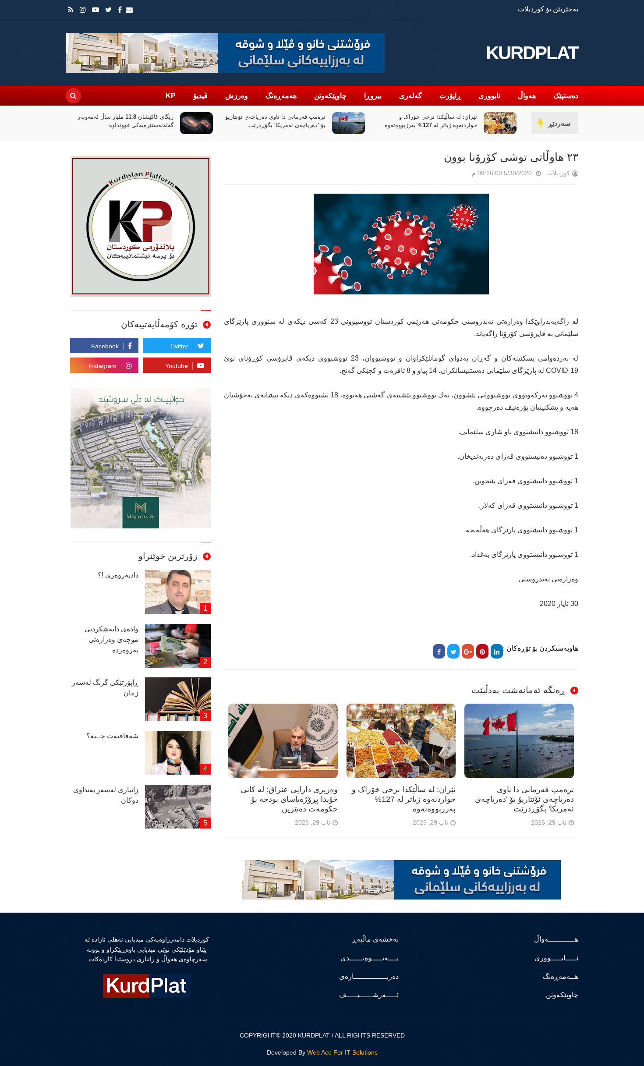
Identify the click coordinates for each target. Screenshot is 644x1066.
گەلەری (410, 95)
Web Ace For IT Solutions (342, 1052)
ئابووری (489, 95)
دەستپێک (565, 95)
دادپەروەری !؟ (118, 575)
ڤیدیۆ (200, 95)
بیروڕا (373, 95)
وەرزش (236, 95)
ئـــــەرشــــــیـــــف (369, 995)
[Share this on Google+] (468, 651)
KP (171, 95)
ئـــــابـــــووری (556, 958)
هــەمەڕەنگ (560, 976)
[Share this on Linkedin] (497, 651)
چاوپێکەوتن (330, 95)
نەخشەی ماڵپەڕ (375, 939)
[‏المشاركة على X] (453, 651)
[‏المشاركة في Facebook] (439, 651)
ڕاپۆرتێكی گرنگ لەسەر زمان (105, 688)
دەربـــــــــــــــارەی (369, 976)
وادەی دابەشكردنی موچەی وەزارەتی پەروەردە (111, 639)
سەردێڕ (559, 123)
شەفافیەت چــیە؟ (112, 736)
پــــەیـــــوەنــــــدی (369, 958)
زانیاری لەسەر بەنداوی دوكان (105, 795)
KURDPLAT (532, 53)
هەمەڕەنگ (281, 95)
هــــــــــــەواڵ (556, 939)
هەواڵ (527, 95)
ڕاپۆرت (450, 95)
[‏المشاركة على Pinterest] (482, 651)
